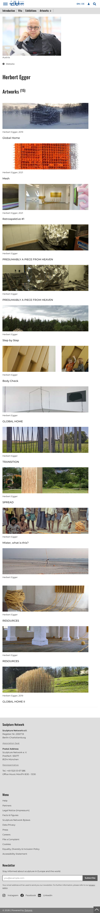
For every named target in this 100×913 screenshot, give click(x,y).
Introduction (8, 10)
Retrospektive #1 (13, 219)
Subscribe (90, 878)
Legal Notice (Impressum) (15, 810)
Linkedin (47, 895)
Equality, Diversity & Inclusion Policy (21, 849)
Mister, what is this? (15, 542)
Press (5, 830)
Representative (10, 765)
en (78, 4)
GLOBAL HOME (12, 421)
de (83, 4)
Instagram (13, 895)
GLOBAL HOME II (13, 701)
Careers (6, 834)
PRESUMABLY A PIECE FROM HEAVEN (27, 259)
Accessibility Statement (14, 854)
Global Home (11, 137)
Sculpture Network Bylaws (16, 820)
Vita (20, 10)
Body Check (10, 380)
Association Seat (11, 743)
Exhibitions (30, 10)
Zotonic (28, 910)
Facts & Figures (10, 815)
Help (4, 800)
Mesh (6, 178)
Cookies (6, 844)
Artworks (44, 10)
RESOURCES (10, 620)
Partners (6, 805)
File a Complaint (10, 839)
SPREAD (8, 502)
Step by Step (10, 340)
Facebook (31, 895)
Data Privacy (8, 825)
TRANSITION (10, 461)
